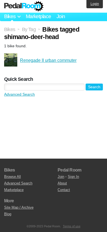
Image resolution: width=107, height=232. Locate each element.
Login (95, 4)
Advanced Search (19, 94)
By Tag (29, 29)
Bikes (9, 29)
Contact (64, 190)
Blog (7, 214)
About (62, 183)
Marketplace (38, 16)
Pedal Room (24, 6)
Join (61, 16)
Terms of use (71, 226)
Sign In (73, 177)
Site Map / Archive (18, 207)
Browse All (12, 177)
